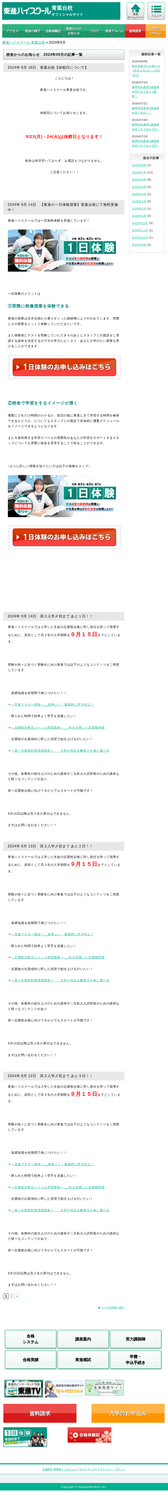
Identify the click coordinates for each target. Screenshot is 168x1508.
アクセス (12, 31)
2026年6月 (139, 179)
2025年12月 (140, 223)
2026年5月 (139, 186)
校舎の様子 (32, 31)
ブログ (94, 31)
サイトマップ (87, 1469)
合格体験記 (53, 31)
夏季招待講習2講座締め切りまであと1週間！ (145, 92)
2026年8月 (139, 165)
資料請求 (135, 31)
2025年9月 (139, 244)
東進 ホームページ (136, 16)
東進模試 (83, 1359)
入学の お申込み (155, 31)
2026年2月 (139, 208)
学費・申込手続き (135, 1359)
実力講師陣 (135, 1339)
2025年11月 (140, 230)
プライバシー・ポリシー (111, 1469)
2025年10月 (140, 237)
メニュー (156, 15)
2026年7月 (139, 172)
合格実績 (30, 1359)
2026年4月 (139, 194)
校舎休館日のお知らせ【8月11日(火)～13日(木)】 (146, 71)
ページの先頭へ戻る (112, 1307)
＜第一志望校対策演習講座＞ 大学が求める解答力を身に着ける (60, 750)
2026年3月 (139, 201)
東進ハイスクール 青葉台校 (23, 42)
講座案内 (83, 1339)
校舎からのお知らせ (73, 31)
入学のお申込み (128, 1413)
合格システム (30, 1339)
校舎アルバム (114, 31)
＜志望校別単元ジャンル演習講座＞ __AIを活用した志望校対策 (58, 727)
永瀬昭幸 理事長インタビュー (59, 1469)
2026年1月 (139, 215)
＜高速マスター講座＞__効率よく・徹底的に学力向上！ (52, 704)
